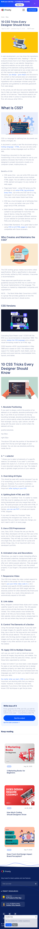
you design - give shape (17, 74)
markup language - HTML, (10, 147)
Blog (7, 17)
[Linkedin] (4, 914)
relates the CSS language (16, 340)
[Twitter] (15, 914)
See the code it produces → (12, 722)
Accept (8, 925)
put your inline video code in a (17, 584)
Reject (15, 925)
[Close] (36, 917)
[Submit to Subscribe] (35, 883)
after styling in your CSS (17, 488)
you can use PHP (13, 509)
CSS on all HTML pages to (18, 227)
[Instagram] (4, 918)
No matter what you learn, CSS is (13, 679)
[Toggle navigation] (23, 10)
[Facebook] (9, 914)
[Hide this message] (34, 3)
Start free (19, 5)
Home (2, 17)
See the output (19, 718)
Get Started (32, 10)
